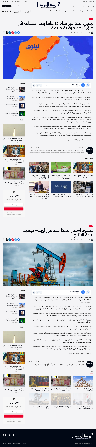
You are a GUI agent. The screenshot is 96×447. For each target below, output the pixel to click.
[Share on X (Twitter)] (15, 32)
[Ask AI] (34, 85)
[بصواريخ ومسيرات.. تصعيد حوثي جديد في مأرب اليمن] (14, 130)
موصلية (81, 11)
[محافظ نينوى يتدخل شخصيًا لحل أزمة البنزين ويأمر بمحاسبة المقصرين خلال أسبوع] (39, 167)
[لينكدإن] (9, 32)
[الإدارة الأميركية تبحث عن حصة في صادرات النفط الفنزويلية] (39, 381)
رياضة (50, 11)
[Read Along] (37, 85)
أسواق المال (15, 6)
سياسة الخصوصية (24, 1)
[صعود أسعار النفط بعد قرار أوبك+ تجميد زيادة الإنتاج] (48, 264)
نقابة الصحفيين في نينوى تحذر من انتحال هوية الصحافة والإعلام (83, 195)
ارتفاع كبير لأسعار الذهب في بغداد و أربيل (61, 407)
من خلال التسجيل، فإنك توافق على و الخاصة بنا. (13, 213)
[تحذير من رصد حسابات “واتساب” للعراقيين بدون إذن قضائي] (22, 113)
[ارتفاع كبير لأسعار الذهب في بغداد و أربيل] (61, 399)
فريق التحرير (85, 32)
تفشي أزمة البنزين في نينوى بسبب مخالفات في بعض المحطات (83, 176)
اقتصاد (58, 11)
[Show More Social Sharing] (4, 32)
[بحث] (7, 11)
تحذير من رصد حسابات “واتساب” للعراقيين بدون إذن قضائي (10, 112)
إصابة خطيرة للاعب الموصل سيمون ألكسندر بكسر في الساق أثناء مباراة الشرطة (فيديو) (61, 177)
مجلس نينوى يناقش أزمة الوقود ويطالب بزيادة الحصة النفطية (61, 195)
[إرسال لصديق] (7, 32)
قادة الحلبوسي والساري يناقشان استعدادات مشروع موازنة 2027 (84, 407)
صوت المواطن (16, 11)
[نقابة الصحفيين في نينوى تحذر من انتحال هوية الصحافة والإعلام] (83, 187)
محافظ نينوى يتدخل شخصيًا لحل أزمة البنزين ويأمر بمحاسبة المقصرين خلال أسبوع (39, 177)
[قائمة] (3, 11)
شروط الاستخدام (17, 1)
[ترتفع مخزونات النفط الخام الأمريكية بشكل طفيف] (22, 98)
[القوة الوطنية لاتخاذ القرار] (22, 105)
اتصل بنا (12, 1)
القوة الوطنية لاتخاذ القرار (12, 104)
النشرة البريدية (6, 6)
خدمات (36, 11)
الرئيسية (89, 11)
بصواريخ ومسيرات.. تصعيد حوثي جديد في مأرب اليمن (12, 139)
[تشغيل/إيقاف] (83, 85)
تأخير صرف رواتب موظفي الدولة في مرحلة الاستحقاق (13, 182)
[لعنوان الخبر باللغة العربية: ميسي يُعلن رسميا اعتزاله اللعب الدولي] (22, 89)
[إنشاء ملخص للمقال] (88, 85)
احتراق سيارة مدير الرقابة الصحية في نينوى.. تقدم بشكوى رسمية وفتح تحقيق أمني (39, 196)
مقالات (43, 11)
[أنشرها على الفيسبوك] (18, 32)
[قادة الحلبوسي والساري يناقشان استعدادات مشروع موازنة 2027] (83, 399)
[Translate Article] (40, 85)
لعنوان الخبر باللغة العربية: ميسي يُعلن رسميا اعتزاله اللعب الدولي (11, 89)
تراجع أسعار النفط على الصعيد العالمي (40, 407)
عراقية (73, 11)
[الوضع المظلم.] (5, 11)
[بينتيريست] (12, 32)
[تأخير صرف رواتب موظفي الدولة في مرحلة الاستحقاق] (14, 173)
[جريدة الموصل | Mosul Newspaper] (48, 5)
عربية (65, 11)
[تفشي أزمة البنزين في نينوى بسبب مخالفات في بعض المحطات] (83, 167)
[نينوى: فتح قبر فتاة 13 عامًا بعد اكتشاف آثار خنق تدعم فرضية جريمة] (48, 57)
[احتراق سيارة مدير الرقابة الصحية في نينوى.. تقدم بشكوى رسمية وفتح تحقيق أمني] (39, 187)
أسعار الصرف (27, 11)
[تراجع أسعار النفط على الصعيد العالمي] (39, 399)
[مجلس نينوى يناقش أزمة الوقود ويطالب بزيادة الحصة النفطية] (61, 187)
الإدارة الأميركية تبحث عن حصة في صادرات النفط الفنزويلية (39, 389)
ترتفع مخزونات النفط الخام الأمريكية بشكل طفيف (11, 97)
